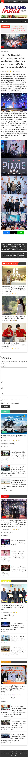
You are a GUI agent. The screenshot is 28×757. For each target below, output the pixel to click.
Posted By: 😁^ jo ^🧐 (6, 76)
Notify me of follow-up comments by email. (13, 405)
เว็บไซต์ (2, 399)
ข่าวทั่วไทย (4, 606)
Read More (4, 452)
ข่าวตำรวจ (4, 687)
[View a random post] (25, 21)
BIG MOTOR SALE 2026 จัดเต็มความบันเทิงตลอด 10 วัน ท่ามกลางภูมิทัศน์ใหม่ (18, 548)
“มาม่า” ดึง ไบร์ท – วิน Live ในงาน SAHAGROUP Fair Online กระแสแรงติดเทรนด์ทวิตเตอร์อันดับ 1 (13, 350)
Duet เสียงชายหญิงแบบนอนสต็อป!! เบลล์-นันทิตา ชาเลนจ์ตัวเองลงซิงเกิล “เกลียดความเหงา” (13, 322)
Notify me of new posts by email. (10, 408)
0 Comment (17, 76)
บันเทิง (2, 52)
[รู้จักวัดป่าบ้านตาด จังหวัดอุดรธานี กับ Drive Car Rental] (14, 429)
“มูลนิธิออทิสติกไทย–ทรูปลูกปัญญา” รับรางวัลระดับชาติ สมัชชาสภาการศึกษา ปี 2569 (12, 612)
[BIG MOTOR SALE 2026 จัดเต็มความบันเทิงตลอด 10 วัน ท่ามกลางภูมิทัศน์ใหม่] (5, 547)
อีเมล (2, 393)
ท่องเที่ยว (4, 437)
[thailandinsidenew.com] (2, 21)
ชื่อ (2, 387)
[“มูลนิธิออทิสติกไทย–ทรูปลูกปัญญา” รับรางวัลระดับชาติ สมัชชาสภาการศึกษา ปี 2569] (14, 598)
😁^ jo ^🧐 (14, 299)
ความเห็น (3, 371)
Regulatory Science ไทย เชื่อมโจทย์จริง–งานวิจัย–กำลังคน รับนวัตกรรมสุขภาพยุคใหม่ (18, 644)
